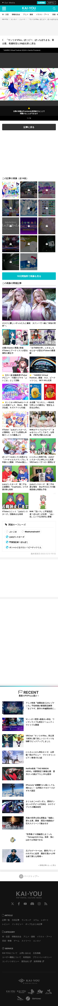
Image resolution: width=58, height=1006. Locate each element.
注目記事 (15, 920)
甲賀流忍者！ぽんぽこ (18, 542)
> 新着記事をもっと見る (47, 865)
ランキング (26, 920)
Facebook (19, 903)
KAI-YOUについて (9, 953)
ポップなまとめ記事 (33, 924)
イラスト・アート (44, 936)
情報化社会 (16, 936)
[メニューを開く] (4, 8)
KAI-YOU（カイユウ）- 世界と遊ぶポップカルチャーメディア (29, 9)
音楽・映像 (7, 941)
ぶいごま (13, 531)
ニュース (22, 19)
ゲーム (16, 941)
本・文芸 (6, 936)
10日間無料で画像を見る (29, 276)
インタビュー (17, 924)
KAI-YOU (5, 19)
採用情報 (37, 961)
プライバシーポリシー (42, 957)
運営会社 (25, 961)
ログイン (51, 3)
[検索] (54, 8)
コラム (36, 920)
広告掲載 (37, 953)
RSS (45, 903)
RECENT (31, 692)
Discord (32, 903)
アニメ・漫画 (29, 936)
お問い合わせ (25, 953)
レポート (45, 920)
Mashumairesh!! (32, 531)
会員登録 (41, 3)
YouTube (25, 903)
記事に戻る (29, 127)
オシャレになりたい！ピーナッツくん (25, 547)
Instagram (39, 903)
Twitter (12, 903)
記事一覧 (6, 920)
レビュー (6, 924)
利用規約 (27, 957)
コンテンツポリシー (10, 961)
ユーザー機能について (11, 957)
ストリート (26, 941)
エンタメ (14, 19)
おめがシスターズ (16, 537)
